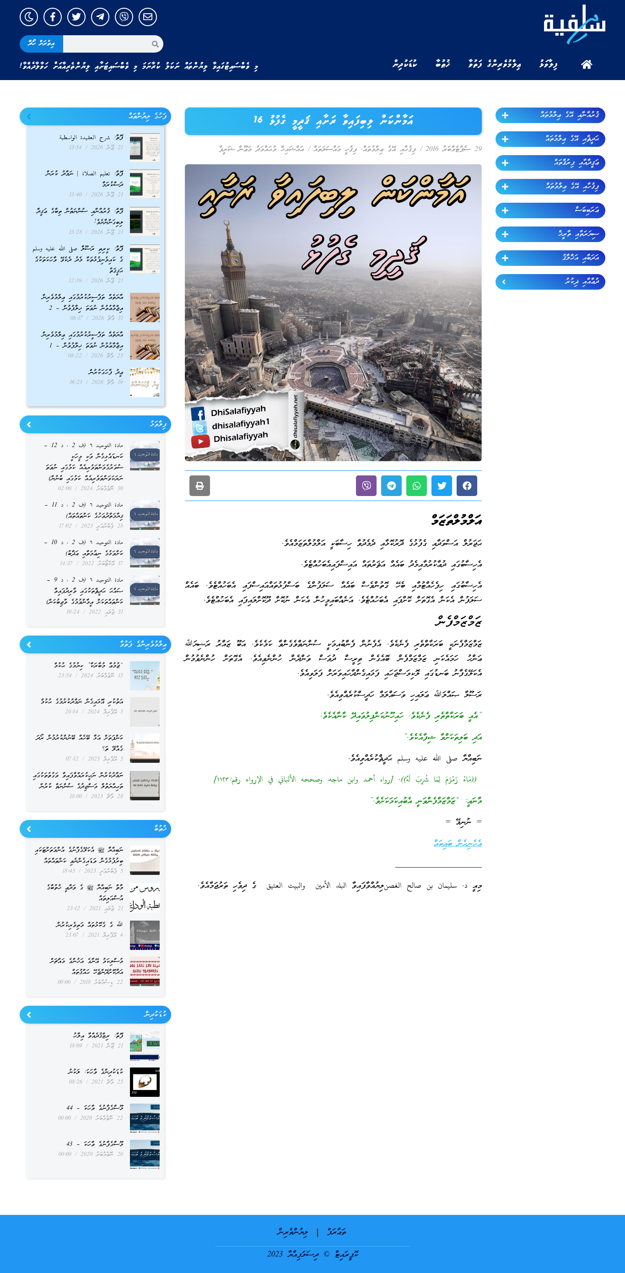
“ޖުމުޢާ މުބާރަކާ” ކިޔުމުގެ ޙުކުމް (88, 666)
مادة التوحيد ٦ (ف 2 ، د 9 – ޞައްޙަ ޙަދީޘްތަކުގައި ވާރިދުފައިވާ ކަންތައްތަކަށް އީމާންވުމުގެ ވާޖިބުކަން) (84, 591)
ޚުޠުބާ (443, 64)
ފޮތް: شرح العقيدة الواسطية (91, 138)
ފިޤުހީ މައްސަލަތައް (335, 149)
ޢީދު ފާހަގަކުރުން (106, 373)
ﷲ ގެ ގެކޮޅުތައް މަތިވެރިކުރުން (90, 925)
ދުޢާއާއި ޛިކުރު (582, 281)
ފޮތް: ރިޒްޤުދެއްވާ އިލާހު (98, 1036)
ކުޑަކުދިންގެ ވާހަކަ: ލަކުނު (96, 1072)
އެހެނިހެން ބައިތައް (458, 844)
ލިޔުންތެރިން (293, 1232)
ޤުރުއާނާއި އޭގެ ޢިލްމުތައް (569, 115)
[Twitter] (76, 17)
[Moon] (29, 17)
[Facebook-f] (52, 17)
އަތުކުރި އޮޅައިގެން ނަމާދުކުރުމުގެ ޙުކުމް (82, 702)
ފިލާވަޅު (548, 64)
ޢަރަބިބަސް (587, 210)
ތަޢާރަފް (336, 1232)
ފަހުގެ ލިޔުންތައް (148, 116)
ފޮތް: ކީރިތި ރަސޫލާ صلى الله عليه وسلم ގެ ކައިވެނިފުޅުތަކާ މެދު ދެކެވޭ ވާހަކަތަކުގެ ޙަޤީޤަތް (77, 260)
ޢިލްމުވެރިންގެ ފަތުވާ (495, 64)
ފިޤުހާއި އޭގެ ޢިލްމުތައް (572, 186)
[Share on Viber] (366, 485)
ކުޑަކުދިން (405, 64)
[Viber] (124, 17)
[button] (467, 485)
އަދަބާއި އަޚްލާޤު (580, 258)
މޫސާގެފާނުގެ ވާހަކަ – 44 (94, 1108)
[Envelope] (148, 17)
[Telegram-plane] (100, 17)
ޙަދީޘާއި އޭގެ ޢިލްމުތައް (572, 139)
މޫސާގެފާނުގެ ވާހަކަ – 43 (94, 1144)
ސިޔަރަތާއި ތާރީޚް (578, 234)
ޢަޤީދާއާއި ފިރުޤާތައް (576, 162)
